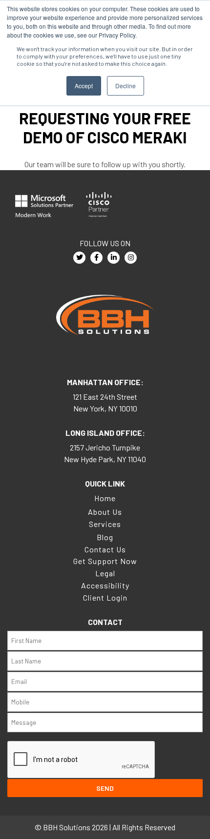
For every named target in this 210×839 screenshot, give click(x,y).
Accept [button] (84, 85)
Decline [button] (125, 85)
